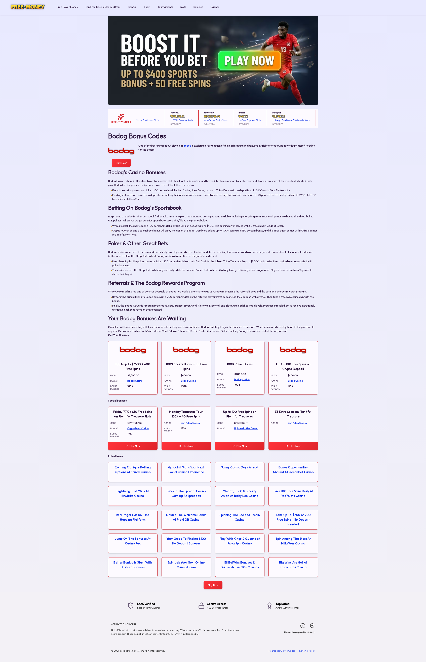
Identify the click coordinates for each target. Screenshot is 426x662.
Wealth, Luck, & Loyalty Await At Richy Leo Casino (239, 493)
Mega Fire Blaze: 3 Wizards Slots (283, 120)
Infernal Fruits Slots (207, 120)
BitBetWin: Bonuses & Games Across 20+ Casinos (239, 564)
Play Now (121, 162)
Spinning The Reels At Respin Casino (240, 517)
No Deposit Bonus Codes (282, 650)
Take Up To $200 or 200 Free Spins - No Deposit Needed (293, 519)
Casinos (214, 7)
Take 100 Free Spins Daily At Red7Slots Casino (293, 493)
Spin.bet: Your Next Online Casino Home (186, 564)
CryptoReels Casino (138, 428)
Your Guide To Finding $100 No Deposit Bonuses (186, 541)
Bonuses (198, 7)
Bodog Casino (135, 380)
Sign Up (132, 7)
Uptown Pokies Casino (246, 428)
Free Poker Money (67, 7)
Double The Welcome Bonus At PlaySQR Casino (186, 517)
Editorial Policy (307, 650)
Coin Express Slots (242, 120)
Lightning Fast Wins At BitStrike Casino (133, 493)
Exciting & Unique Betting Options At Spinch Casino (133, 469)
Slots (183, 7)
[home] (27, 12)
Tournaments (165, 7)
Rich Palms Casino (190, 422)
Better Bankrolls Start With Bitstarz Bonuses (132, 564)
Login (147, 7)
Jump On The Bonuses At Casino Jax (133, 541)
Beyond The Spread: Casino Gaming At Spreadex (186, 493)
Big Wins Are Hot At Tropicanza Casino (293, 564)
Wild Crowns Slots (173, 120)
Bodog (187, 145)
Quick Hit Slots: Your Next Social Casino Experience (186, 469)
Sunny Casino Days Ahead (239, 467)
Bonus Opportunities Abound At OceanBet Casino (293, 469)
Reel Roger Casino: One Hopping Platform (132, 517)
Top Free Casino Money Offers (103, 7)
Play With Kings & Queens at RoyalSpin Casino (240, 541)
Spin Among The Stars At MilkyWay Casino (293, 541)
